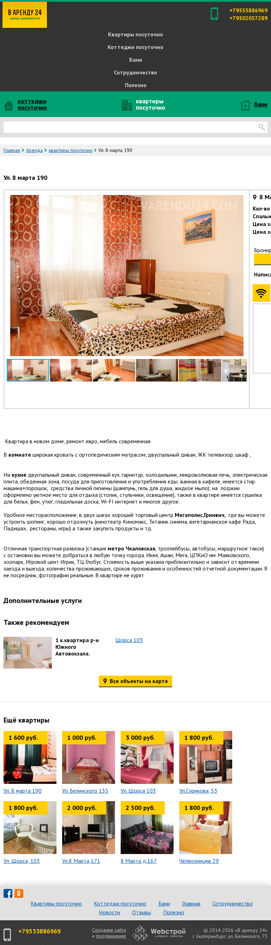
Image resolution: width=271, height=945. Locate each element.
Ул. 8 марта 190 (23, 790)
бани (260, 104)
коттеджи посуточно (32, 104)
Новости (109, 912)
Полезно (135, 85)
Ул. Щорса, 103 (22, 861)
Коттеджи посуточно (135, 46)
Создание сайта (109, 930)
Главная (12, 150)
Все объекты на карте (138, 680)
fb (8, 893)
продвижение (111, 936)
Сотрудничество (135, 72)
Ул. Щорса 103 (138, 790)
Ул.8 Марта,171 (81, 861)
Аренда (34, 150)
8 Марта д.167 (139, 861)
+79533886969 (248, 10)
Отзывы (141, 912)
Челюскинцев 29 (199, 861)
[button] (240, 199)
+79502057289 (248, 18)
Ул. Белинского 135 (85, 790)
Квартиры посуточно (135, 34)
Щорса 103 (129, 640)
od (18, 893)
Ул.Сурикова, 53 (198, 790)
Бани (135, 59)
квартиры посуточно (150, 104)
